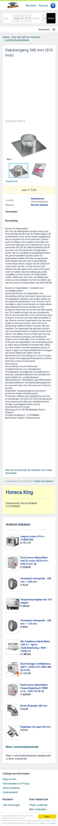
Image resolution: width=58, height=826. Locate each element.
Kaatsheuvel (37, 198)
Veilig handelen (11, 787)
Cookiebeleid (10, 792)
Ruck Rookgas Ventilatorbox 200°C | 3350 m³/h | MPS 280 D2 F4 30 (35, 667)
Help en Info (9, 779)
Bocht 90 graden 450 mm (33, 705)
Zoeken (51, 18)
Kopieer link (11, 181)
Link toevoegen (11, 805)
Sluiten (47, 816)
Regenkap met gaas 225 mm (35, 726)
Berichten (31, 5)
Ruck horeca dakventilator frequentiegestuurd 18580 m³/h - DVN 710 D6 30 (34, 688)
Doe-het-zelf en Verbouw (26, 37)
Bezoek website (39, 204)
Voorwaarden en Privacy (16, 783)
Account (43, 5)
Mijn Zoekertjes (38, 809)
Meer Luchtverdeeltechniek (22, 746)
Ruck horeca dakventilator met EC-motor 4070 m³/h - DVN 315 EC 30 (34, 560)
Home (6, 37)
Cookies (53, 823)
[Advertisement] (29, 88)
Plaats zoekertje (38, 805)
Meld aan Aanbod (44, 481)
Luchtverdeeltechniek (17, 40)
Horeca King (19, 492)
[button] (29, 144)
